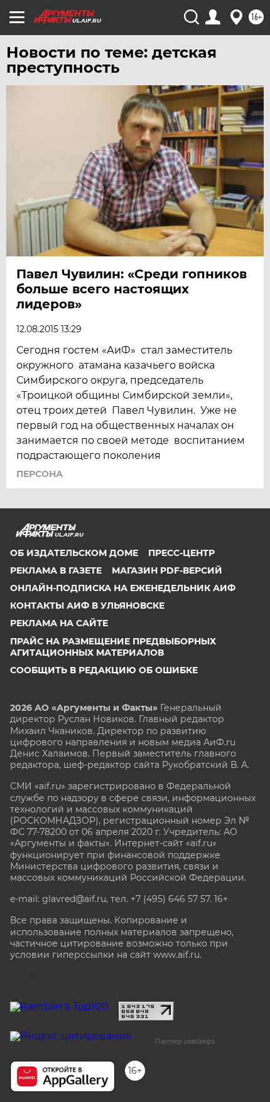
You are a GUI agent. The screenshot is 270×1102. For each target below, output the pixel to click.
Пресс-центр (181, 553)
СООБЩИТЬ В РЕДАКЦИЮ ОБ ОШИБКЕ (104, 670)
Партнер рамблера (185, 1041)
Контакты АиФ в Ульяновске (87, 605)
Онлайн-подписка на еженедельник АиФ (122, 588)
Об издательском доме (74, 553)
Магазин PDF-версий (167, 570)
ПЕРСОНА (39, 474)
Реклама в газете (56, 570)
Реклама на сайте (59, 623)
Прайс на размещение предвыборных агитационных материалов (113, 647)
